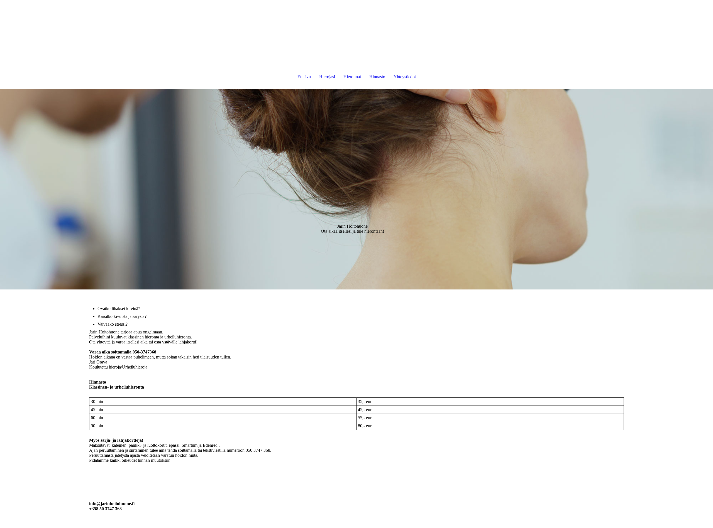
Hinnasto (377, 76)
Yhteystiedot (405, 76)
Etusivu (304, 76)
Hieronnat (352, 76)
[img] (356, 189)
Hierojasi (327, 76)
